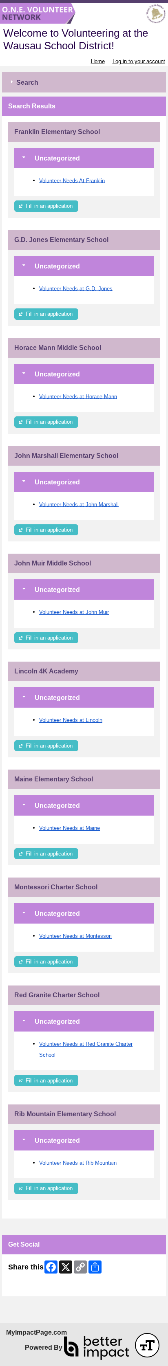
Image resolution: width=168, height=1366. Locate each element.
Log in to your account (139, 61)
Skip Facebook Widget (35, 1287)
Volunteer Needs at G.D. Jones (76, 288)
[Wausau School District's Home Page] (84, 13)
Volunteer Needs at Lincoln (70, 720)
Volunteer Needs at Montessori (75, 936)
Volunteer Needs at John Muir (74, 612)
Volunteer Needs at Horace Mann (78, 396)
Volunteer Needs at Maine (69, 828)
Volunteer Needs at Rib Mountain (78, 1162)
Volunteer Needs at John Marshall (79, 504)
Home (98, 61)
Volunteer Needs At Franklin (72, 180)
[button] (147, 1345)
